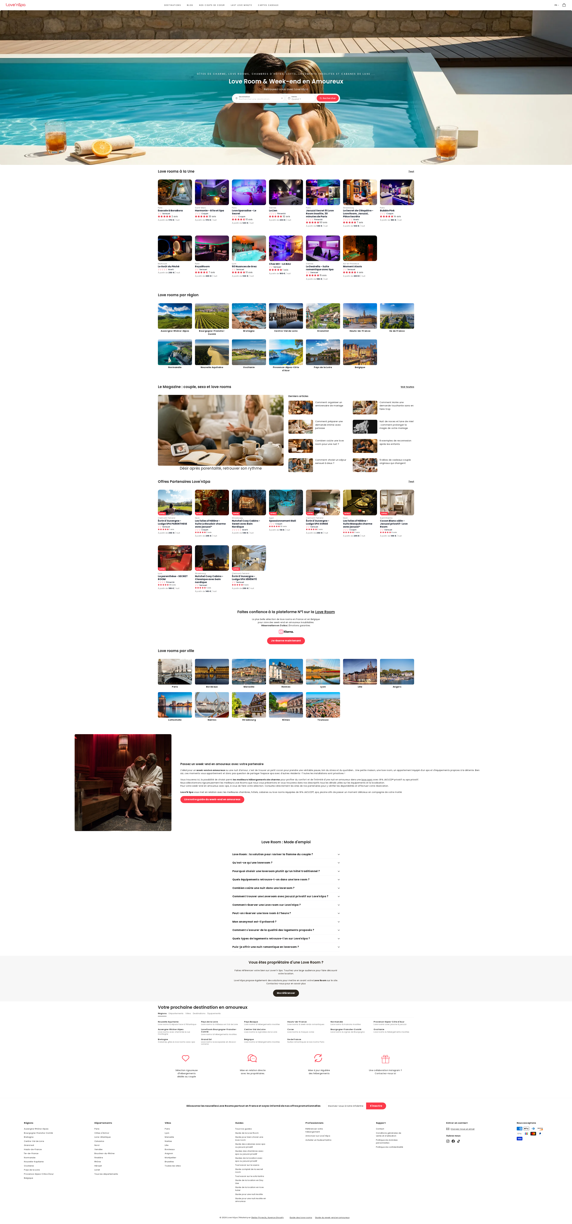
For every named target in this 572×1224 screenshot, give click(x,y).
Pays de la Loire (32, 1169)
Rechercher (329, 98)
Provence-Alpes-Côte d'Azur (39, 1174)
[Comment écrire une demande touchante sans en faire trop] (365, 408)
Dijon (197, 518)
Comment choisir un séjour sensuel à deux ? (330, 461)
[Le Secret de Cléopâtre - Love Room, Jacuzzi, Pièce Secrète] (360, 192)
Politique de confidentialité (389, 1147)
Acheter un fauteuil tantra (318, 1140)
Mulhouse (162, 263)
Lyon (234, 263)
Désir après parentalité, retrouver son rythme (221, 468)
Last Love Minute (241, 5)
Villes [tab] (188, 1013)
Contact (380, 1128)
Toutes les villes (173, 1165)
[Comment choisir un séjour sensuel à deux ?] (300, 465)
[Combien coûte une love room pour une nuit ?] (300, 446)
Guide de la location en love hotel (249, 1189)
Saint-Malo (200, 207)
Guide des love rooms (301, 1217)
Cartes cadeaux (268, 5)
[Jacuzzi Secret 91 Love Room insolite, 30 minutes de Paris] (323, 192)
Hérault (98, 1165)
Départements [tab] (176, 1013)
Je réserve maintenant (286, 640)
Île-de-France (31, 1153)
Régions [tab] (162, 1013)
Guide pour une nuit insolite (249, 1194)
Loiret (97, 1169)
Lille (166, 1145)
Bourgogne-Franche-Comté (38, 1133)
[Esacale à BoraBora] (175, 192)
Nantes (168, 1141)
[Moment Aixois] (360, 248)
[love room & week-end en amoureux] (15, 5)
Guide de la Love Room (247, 1133)
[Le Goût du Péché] (175, 248)
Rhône (97, 1161)
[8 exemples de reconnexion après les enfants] (365, 446)
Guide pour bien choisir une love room (249, 1138)
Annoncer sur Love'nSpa (318, 1135)
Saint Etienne (386, 518)
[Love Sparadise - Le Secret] (249, 192)
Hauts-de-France (33, 1149)
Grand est (29, 1145)
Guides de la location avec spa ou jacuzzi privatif (248, 1159)
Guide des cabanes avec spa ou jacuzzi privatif (250, 1145)
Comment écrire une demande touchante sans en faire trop (397, 406)
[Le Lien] (286, 192)
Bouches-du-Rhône (104, 1153)
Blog (190, 5)
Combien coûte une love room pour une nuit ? (329, 442)
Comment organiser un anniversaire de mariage (329, 404)
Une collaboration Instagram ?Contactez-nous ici (385, 1072)
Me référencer (286, 993)
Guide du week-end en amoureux (332, 1217)
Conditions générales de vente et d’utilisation (388, 1134)
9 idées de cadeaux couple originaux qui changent (395, 461)
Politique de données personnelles (387, 1141)
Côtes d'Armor (101, 1133)
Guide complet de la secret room (249, 1171)
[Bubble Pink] (397, 192)
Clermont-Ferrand (166, 518)
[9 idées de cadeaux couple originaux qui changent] (365, 465)
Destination (244, 97)
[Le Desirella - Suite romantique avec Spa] (323, 248)
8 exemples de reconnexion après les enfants (395, 442)
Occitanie (29, 1165)
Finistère (98, 1157)
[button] (276, 269)
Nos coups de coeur (212, 5)
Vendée (98, 1149)
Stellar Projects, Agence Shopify (267, 1217)
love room (367, 779)
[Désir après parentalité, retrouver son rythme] (221, 430)
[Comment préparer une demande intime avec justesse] (300, 427)
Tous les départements (106, 1174)
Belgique (28, 1178)
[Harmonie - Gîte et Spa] (212, 192)
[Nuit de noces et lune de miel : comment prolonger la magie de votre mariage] (365, 427)
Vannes (272, 207)
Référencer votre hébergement (314, 1130)
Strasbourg (348, 207)
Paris (160, 207)
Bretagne (29, 1137)
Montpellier (170, 1157)
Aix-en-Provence (351, 263)
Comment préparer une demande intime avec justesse (329, 425)
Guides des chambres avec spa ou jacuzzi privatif (249, 1152)
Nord (96, 1145)
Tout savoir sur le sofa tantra (249, 1176)
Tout (411, 171)
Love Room (325, 611)
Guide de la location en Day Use (249, 1182)
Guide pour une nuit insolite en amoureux (250, 1200)
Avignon (169, 1153)
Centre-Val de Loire (34, 1141)
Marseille (169, 1137)
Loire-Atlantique (102, 1137)
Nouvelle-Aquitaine (34, 1161)
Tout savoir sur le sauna (247, 1165)
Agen (271, 518)
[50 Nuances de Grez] (249, 248)
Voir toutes (407, 386)
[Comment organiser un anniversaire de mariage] (300, 408)
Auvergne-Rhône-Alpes (36, 1128)
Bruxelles (169, 1161)
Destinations (172, 5)
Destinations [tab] (199, 1013)
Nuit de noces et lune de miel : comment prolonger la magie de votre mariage (397, 425)
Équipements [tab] (214, 1013)
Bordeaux (170, 1149)
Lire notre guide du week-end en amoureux (212, 799)
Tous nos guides (243, 1128)
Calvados (99, 1141)
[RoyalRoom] (212, 248)
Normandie (29, 1157)
